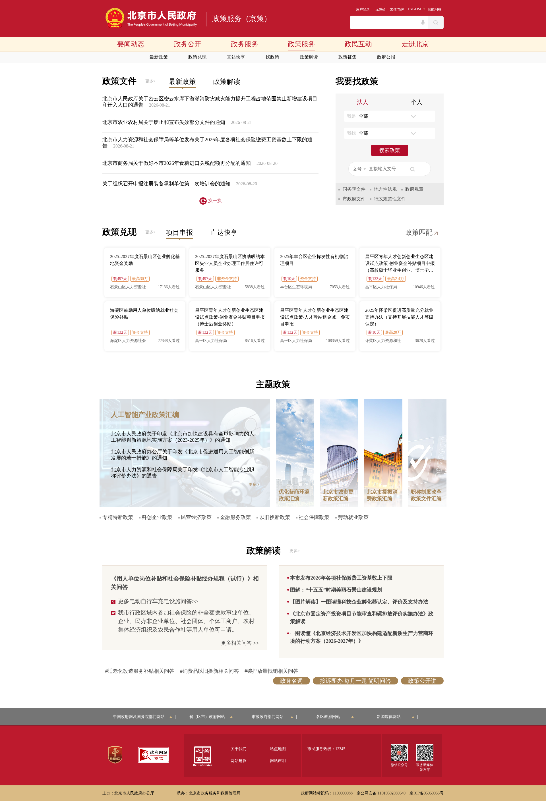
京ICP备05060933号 (427, 793)
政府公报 (386, 57)
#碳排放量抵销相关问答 (271, 671)
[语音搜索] (423, 22)
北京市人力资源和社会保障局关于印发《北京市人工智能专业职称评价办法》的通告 (182, 473)
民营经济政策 (196, 517)
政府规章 (414, 189)
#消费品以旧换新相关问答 (209, 671)
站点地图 (278, 749)
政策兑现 (197, 57)
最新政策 (159, 57)
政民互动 (358, 44)
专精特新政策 (117, 517)
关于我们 (239, 749)
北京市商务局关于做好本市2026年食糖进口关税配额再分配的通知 (176, 163)
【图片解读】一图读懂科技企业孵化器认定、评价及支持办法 (359, 602)
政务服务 (244, 44)
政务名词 (291, 681)
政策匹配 (419, 232)
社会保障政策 (314, 517)
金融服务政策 (235, 517)
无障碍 (380, 9)
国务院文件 (354, 189)
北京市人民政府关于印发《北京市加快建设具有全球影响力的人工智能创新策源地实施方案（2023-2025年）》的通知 (182, 437)
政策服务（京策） (241, 18)
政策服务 (301, 44)
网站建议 (239, 761)
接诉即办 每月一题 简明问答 (355, 681)
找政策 (272, 57)
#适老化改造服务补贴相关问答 (139, 671)
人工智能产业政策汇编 (145, 414)
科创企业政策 (157, 517)
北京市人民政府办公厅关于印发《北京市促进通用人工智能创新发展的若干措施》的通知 (182, 455)
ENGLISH (415, 9)
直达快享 (236, 57)
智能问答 (434, 9)
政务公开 (187, 44)
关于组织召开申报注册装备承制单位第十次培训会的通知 (166, 183)
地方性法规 (385, 189)
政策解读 (309, 57)
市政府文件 (354, 198)
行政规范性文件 (390, 198)
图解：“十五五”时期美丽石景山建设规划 (336, 590)
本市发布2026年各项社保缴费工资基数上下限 (341, 578)
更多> (150, 81)
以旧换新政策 (274, 517)
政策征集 (347, 57)
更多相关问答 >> (240, 643)
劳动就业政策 (353, 517)
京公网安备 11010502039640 (381, 793)
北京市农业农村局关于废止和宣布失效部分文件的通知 (163, 122)
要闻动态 (130, 44)
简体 (401, 9)
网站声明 (278, 761)
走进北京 (415, 44)
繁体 (393, 9)
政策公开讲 (422, 681)
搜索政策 (389, 150)
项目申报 (179, 232)
